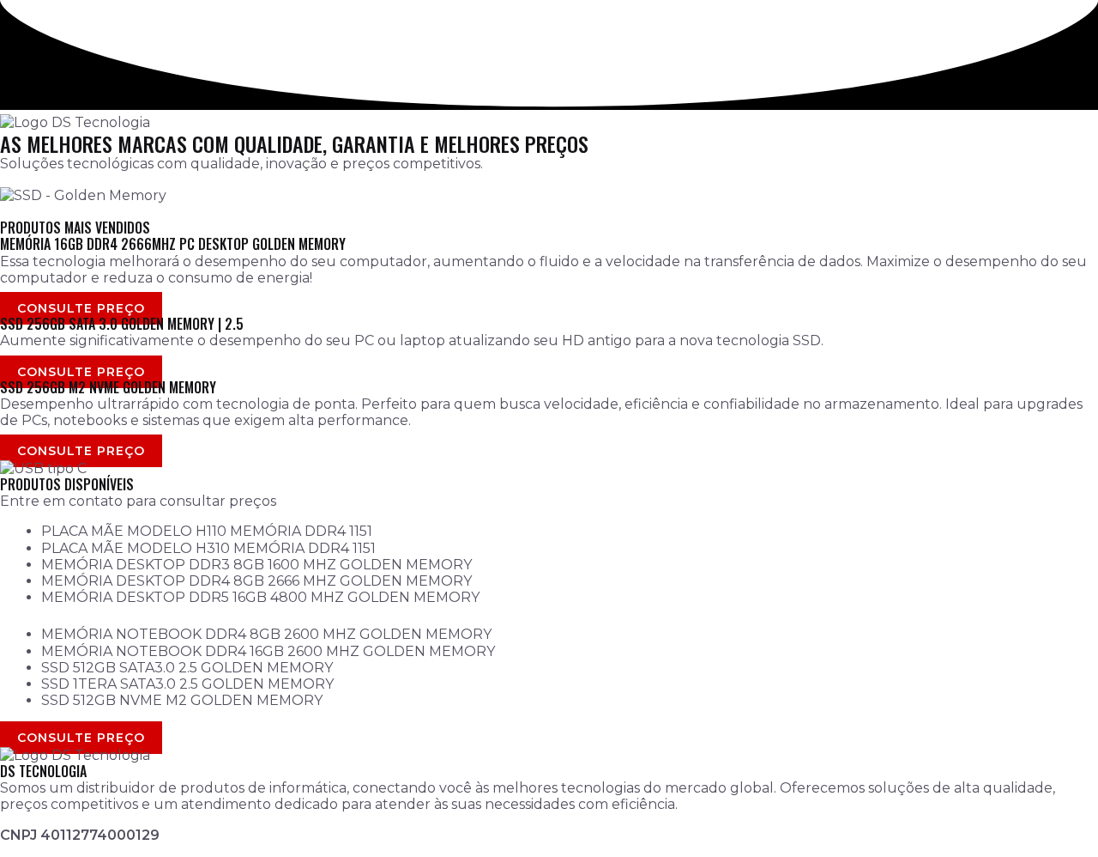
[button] (549, 212)
